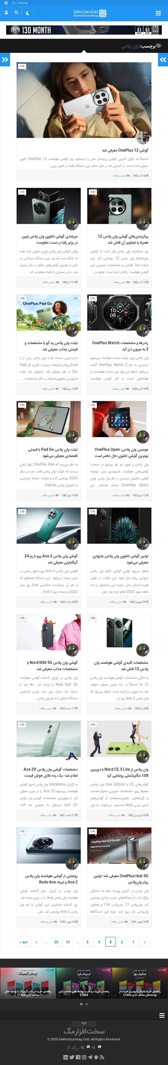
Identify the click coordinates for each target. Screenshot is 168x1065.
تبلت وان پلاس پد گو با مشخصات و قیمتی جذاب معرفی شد (51, 346)
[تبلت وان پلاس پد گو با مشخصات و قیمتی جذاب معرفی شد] (49, 312)
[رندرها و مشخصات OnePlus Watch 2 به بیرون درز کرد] (119, 312)
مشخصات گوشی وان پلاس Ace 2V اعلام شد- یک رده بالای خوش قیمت (51, 773)
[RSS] (102, 1057)
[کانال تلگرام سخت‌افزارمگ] (90, 1057)
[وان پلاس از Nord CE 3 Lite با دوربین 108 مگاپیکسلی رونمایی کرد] (119, 739)
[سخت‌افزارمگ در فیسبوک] (78, 1057)
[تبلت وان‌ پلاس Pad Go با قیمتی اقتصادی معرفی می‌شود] (49, 419)
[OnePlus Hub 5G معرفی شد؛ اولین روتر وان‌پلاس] (119, 845)
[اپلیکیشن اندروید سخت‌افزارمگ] (96, 1057)
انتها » (24, 942)
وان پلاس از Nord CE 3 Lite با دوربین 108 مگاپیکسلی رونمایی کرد (119, 773)
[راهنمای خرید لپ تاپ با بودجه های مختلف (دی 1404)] (83, 983)
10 (68, 942)
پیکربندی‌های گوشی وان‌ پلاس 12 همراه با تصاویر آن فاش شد (123, 240)
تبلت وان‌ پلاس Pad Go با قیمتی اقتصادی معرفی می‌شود (53, 453)
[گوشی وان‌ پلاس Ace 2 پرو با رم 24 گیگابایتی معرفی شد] (49, 526)
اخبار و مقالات (119, 176)
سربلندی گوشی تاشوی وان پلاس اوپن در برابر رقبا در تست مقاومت (50, 240)
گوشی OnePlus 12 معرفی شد (125, 151)
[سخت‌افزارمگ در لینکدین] (66, 1057)
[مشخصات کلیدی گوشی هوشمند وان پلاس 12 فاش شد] (119, 632)
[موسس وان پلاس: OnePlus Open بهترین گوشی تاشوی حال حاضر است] (119, 419)
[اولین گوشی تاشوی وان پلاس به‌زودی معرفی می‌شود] (119, 526)
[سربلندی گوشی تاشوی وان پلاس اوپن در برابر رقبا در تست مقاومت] (49, 206)
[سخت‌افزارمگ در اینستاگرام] (84, 1057)
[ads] (84, 30)
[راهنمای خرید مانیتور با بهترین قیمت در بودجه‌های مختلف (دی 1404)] (139, 983)
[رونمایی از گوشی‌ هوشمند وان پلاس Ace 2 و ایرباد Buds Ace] (49, 845)
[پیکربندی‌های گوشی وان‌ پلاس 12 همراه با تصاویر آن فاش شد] (119, 206)
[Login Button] (6, 12)
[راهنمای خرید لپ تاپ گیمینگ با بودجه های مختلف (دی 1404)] (28, 983)
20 (56, 942)
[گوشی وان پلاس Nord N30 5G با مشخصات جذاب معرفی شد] (49, 632)
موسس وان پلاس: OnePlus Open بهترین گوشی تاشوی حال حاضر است (121, 453)
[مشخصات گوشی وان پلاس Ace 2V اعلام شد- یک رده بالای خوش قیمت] (49, 739)
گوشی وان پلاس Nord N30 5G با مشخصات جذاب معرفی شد (52, 666)
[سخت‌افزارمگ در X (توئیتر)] (71, 1057)
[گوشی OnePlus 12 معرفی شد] (84, 100)
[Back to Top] (84, 1024)
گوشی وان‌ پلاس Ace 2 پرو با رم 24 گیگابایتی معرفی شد (51, 559)
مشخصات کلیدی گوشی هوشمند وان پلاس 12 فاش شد (121, 666)
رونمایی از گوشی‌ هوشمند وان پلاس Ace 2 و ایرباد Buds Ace (51, 879)
